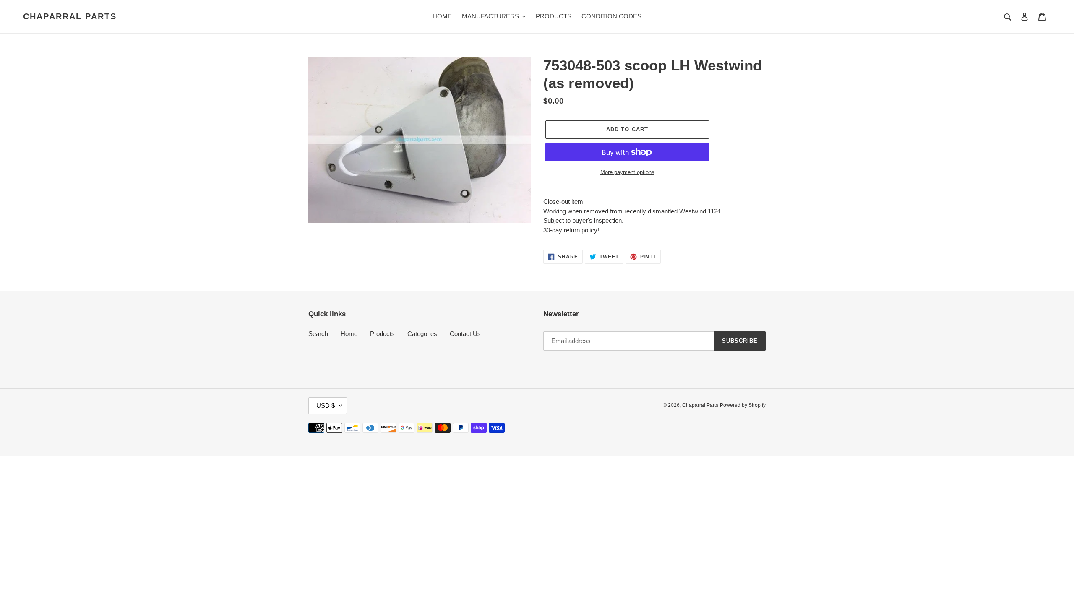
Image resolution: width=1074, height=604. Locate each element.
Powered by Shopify (743, 405)
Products (382, 333)
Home (349, 333)
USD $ (325, 405)
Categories (422, 333)
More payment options (627, 172)
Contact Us (465, 333)
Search (318, 333)
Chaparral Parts (70, 16)
